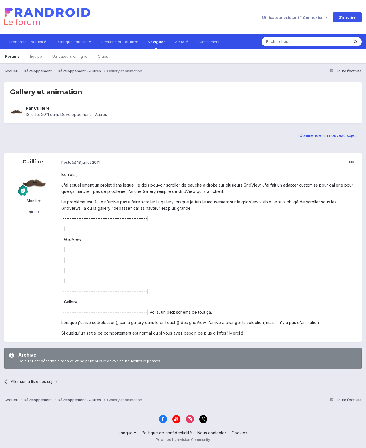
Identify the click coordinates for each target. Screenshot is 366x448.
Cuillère (42, 108)
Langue (126, 432)
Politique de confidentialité (167, 432)
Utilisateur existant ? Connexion (293, 17)
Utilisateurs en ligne (69, 56)
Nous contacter (211, 432)
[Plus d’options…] (351, 162)
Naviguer (156, 41)
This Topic (332, 41)
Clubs (103, 56)
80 (36, 211)
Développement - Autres (83, 114)
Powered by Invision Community (183, 439)
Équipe (36, 56)
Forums (12, 56)
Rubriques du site (73, 41)
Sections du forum (118, 41)
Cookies (239, 432)
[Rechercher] (355, 41)
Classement (209, 41)
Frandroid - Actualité (27, 41)
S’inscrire (347, 17)
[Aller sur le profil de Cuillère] (16, 111)
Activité (181, 41)
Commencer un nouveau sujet (327, 135)
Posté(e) (80, 162)
